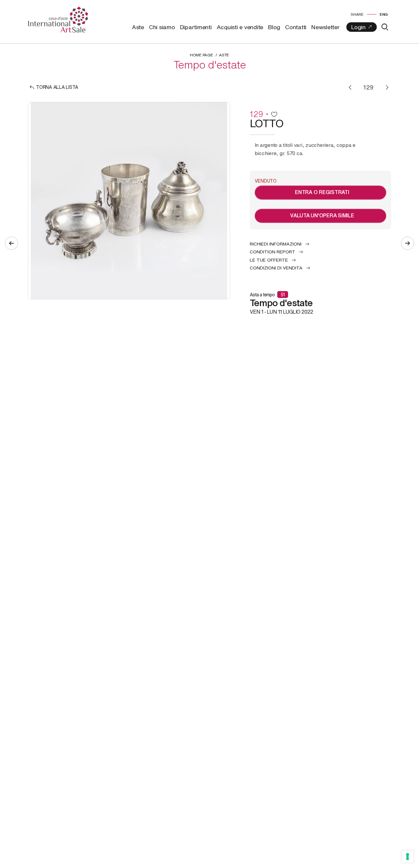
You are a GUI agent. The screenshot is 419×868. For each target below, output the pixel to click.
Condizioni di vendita (276, 268)
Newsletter (325, 27)
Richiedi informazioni (275, 244)
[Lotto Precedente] (350, 87)
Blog (274, 27)
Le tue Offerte (269, 260)
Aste (138, 27)
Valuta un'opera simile (322, 215)
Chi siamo (162, 27)
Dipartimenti (196, 27)
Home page (201, 55)
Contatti (295, 27)
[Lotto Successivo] (387, 87)
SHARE (357, 14)
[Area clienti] (361, 27)
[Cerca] (384, 27)
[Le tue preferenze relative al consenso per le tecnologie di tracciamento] (407, 856)
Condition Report (272, 251)
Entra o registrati (322, 192)
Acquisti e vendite (240, 27)
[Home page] (58, 19)
